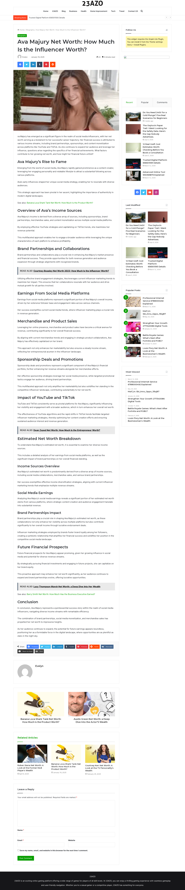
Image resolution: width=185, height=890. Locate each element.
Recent (129, 102)
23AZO (55, 11)
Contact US (133, 11)
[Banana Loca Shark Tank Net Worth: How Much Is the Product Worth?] (66, 753)
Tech (113, 11)
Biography (30, 30)
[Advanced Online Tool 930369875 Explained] (133, 176)
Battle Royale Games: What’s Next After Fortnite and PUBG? (153, 338)
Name (20, 830)
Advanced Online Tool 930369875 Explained (47, 18)
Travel (121, 11)
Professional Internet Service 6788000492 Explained (153, 301)
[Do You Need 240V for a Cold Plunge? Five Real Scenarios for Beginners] (133, 116)
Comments (162, 102)
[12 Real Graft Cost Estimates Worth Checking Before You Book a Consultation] (133, 148)
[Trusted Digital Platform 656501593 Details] (133, 164)
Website (71, 840)
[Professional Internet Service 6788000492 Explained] (133, 302)
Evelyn (39, 666)
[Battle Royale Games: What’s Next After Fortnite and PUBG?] (133, 339)
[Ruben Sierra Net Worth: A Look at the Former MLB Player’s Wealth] (32, 754)
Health (83, 11)
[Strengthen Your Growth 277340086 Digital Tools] (133, 327)
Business (73, 11)
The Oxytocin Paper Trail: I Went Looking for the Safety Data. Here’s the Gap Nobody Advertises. (155, 131)
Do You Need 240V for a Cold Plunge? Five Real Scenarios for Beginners (155, 115)
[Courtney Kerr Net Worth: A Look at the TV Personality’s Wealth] (100, 754)
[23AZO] (92, 3)
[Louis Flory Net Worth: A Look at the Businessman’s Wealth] (133, 352)
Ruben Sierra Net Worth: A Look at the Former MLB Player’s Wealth (30, 768)
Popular (145, 102)
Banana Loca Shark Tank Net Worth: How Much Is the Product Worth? (60, 202)
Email (20, 840)
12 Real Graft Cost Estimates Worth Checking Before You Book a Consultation (134, 267)
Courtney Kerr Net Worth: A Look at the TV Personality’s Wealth (99, 768)
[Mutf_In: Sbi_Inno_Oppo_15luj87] (133, 315)
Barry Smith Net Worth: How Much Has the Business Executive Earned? (61, 594)
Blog (64, 11)
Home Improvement (98, 11)
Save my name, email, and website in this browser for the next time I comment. (54, 850)
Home (45, 11)
